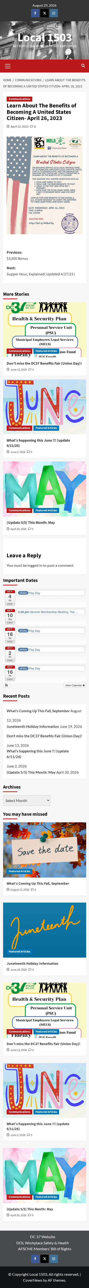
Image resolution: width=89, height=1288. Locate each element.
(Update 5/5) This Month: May (31, 522)
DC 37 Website (42, 1236)
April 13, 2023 (19, 126)
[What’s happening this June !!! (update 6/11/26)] (44, 406)
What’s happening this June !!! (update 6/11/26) (38, 754)
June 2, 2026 (17, 452)
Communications (19, 99)
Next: (41, 271)
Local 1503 (44, 37)
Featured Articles (46, 351)
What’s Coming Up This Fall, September (38, 711)
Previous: (17, 255)
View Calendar (74, 685)
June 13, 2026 (18, 370)
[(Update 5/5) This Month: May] (44, 488)
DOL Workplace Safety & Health (42, 1243)
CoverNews (32, 1280)
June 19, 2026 (18, 970)
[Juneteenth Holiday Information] (44, 930)
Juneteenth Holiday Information (33, 726)
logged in (35, 565)
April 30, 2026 (18, 529)
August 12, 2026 (19, 890)
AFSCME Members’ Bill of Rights (44, 1248)
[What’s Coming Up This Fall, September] (44, 849)
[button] (8, 65)
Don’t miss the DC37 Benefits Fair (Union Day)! (44, 363)
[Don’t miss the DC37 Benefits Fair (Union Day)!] (44, 329)
